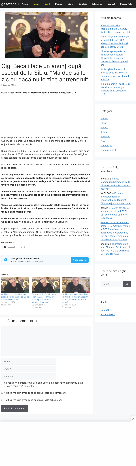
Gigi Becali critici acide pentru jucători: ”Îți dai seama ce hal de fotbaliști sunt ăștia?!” (15, 297)
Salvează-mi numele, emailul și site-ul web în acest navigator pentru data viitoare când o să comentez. (43, 384)
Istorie (70, 4)
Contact (111, 4)
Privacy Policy (126, 4)
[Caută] (127, 284)
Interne (36, 4)
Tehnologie (97, 4)
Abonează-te (80, 260)
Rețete (104, 132)
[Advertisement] (46, 116)
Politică (58, 4)
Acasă (25, 4)
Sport (47, 4)
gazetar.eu (10, 4)
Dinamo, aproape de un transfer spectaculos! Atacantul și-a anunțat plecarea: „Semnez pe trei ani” (114, 58)
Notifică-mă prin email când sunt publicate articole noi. (33, 400)
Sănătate (83, 4)
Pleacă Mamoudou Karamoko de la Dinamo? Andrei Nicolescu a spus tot (115, 28)
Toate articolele (109, 150)
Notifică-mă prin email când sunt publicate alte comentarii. (35, 392)
